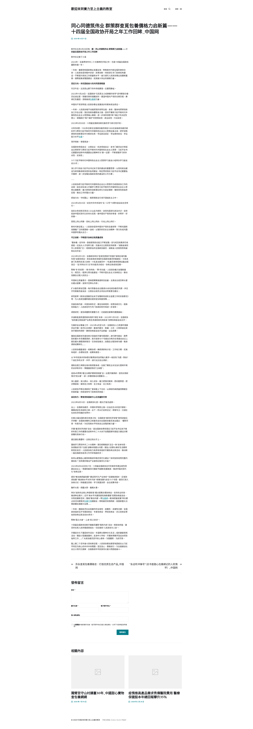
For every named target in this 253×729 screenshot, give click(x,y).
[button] (167, 8)
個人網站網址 (75, 615)
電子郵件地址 (106, 606)
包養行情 (88, 501)
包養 (80, 137)
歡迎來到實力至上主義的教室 (91, 8)
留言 (73, 590)
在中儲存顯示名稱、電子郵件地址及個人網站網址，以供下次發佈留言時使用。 (100, 625)
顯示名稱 (74, 606)
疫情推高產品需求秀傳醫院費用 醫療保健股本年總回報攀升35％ (154, 695)
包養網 (93, 99)
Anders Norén (116, 720)
